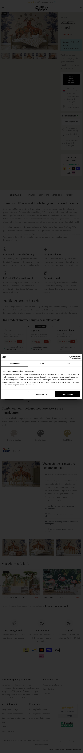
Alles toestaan (67, 394)
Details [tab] (41, 363)
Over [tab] (68, 363)
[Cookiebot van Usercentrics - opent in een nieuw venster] (71, 357)
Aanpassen (40, 394)
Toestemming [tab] (14, 363)
